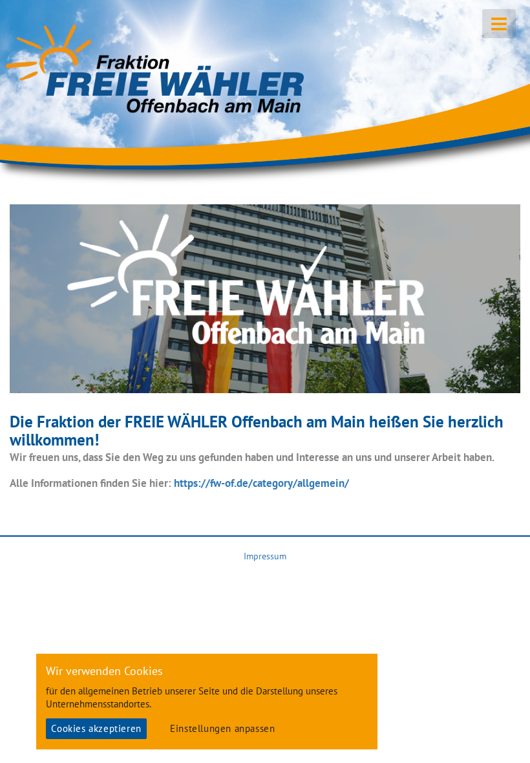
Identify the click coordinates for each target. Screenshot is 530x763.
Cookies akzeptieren (96, 728)
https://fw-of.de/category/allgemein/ (261, 483)
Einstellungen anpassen (222, 728)
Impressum (265, 556)
